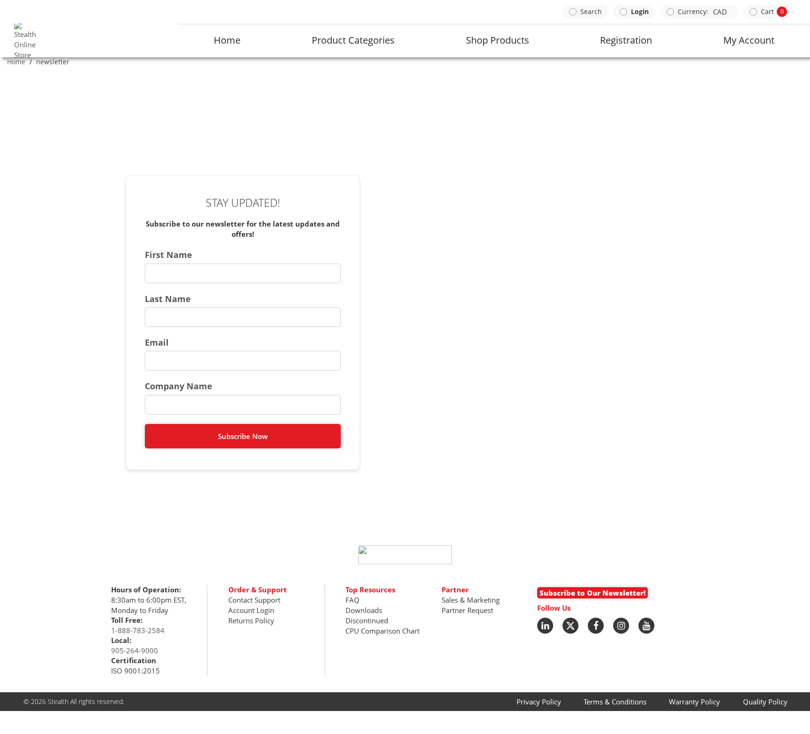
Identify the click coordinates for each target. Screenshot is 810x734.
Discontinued (366, 620)
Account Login (251, 610)
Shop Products (497, 40)
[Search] (585, 12)
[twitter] (570, 626)
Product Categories (353, 40)
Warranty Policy (694, 701)
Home (227, 40)
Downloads (363, 610)
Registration (626, 40)
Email (157, 342)
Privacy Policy (539, 701)
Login (640, 11)
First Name (168, 254)
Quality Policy (765, 701)
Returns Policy (251, 620)
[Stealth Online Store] (16, 40)
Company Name (178, 386)
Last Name (168, 298)
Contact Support (254, 600)
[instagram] (621, 626)
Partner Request (467, 610)
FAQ (352, 600)
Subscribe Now (243, 436)
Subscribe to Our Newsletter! (592, 593)
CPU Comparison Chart (382, 631)
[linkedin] (545, 626)
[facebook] (596, 626)
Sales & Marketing (471, 600)
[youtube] (646, 626)
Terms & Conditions (615, 701)
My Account (748, 40)
